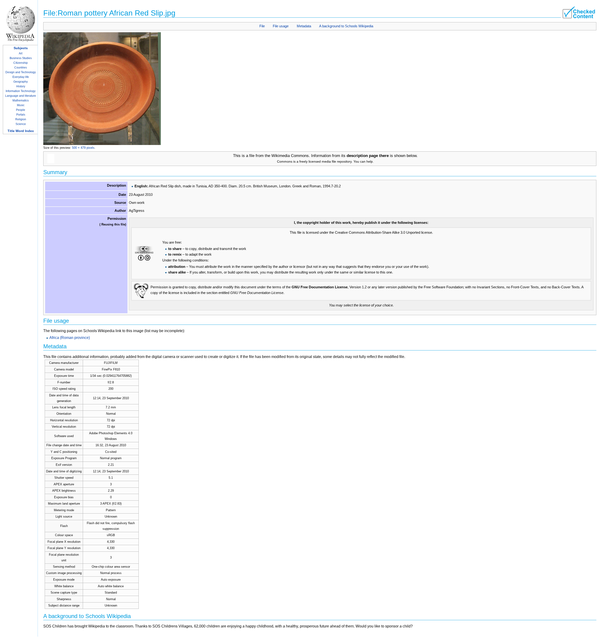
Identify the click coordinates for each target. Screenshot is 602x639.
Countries (20, 67)
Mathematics (20, 100)
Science (21, 124)
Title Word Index (21, 131)
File (262, 26)
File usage (281, 26)
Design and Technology (20, 72)
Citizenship (20, 62)
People (20, 110)
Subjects (21, 48)
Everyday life (20, 77)
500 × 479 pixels (83, 147)
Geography (20, 81)
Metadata (304, 26)
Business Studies (21, 58)
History (20, 86)
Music (20, 105)
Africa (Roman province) (69, 338)
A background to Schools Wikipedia (346, 26)
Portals (20, 114)
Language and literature (20, 95)
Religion (20, 119)
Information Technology (21, 91)
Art (20, 53)
